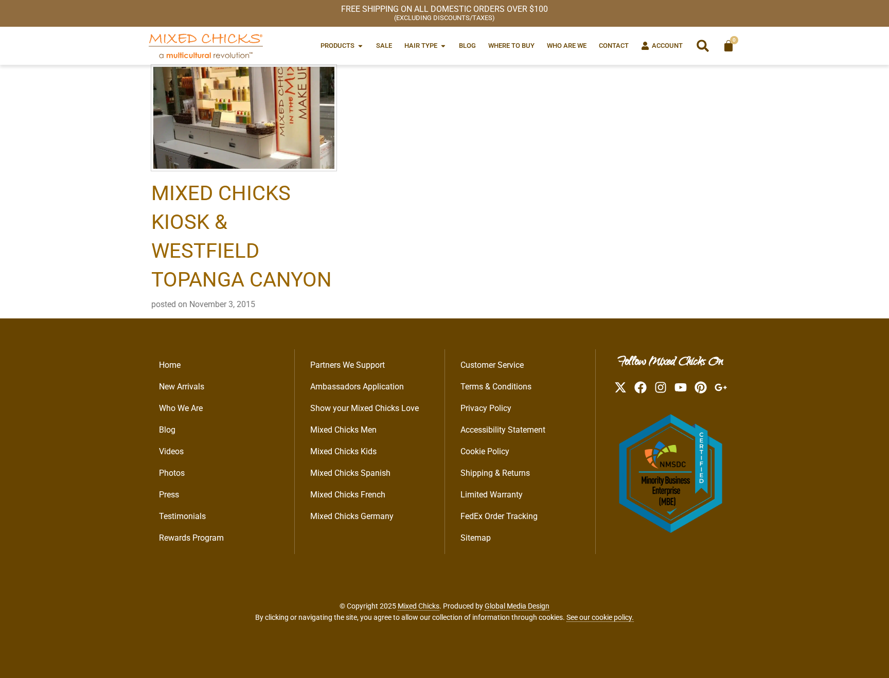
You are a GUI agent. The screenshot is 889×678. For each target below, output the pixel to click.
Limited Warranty (491, 494)
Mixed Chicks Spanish (350, 473)
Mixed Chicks (418, 606)
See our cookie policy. (600, 617)
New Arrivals (181, 386)
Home (170, 365)
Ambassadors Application (357, 386)
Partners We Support (347, 365)
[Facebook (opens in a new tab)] (640, 387)
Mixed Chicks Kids (343, 451)
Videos (171, 451)
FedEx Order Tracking (499, 516)
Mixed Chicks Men (343, 430)
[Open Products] (360, 45)
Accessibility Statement (502, 430)
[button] (703, 46)
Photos (172, 473)
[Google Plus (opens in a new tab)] (721, 387)
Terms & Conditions (495, 386)
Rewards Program (191, 538)
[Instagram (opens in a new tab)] (660, 387)
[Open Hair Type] (443, 45)
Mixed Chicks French (347, 494)
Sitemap (475, 538)
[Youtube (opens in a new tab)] (680, 387)
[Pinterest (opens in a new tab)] (701, 387)
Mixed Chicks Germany (352, 516)
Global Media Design (517, 606)
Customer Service (492, 365)
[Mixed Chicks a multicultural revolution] (206, 45)
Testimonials (182, 516)
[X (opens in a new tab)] (620, 387)
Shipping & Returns (495, 473)
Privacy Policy (485, 408)
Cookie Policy (484, 451)
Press (169, 494)
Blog (167, 430)
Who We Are (181, 408)
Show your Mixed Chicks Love (364, 408)
